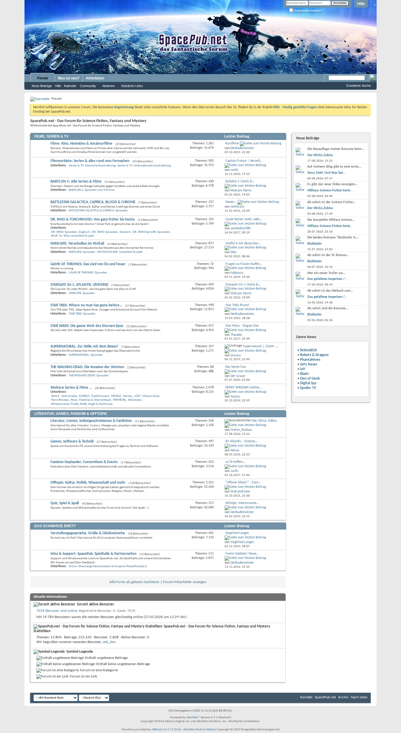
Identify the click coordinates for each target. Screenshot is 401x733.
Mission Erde (150, 396)
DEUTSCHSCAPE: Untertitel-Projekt (120, 252)
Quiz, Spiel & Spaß (64, 503)
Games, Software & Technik (72, 441)
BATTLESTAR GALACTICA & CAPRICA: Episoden (98, 210)
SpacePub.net (325, 697)
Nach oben (359, 697)
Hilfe (361, 4)
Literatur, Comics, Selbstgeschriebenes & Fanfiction (91, 421)
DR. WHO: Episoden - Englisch (70, 232)
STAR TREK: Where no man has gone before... (86, 305)
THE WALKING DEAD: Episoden (89, 375)
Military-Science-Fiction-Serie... (330, 190)
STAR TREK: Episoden (82, 313)
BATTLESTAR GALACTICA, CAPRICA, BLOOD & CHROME (92, 202)
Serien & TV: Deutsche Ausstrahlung (92, 165)
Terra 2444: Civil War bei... (326, 173)
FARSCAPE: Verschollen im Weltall (77, 244)
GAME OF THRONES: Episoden (88, 272)
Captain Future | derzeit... (244, 161)
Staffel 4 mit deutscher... (243, 243)
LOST (137, 396)
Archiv (343, 697)
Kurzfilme (232, 143)
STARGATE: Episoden (82, 293)
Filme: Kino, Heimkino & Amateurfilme (81, 144)
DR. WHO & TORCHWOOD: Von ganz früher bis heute (92, 219)
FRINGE (116, 396)
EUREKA (84, 396)
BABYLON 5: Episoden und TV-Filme (91, 190)
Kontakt (306, 697)
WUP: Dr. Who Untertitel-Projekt (72, 236)
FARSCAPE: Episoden (82, 252)
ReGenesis (134, 400)
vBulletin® (193, 717)
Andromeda (69, 396)
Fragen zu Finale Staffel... (243, 264)
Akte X (55, 396)
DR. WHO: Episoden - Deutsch (111, 232)
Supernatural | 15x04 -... (260, 346)
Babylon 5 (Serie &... (240, 181)
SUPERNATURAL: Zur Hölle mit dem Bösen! (84, 346)
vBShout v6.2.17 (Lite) (166, 729)
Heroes (127, 396)
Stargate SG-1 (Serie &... (243, 284)
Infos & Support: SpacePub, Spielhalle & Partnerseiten (93, 554)
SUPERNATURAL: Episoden (86, 355)
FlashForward (100, 396)
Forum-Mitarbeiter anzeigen (184, 582)
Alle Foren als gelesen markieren (134, 582)
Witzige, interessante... (242, 503)
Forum (42, 78)
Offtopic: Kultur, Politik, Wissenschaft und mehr (88, 483)
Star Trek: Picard (237, 305)
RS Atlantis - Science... (241, 441)
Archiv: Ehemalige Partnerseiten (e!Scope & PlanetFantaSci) (108, 566)
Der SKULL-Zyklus (264, 421)
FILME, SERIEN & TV (51, 136)
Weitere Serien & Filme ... (71, 388)
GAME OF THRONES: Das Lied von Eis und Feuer (88, 264)
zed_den (109, 642)
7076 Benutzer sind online (56, 611)
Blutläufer (314, 244)
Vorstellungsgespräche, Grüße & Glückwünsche (87, 533)
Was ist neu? (68, 78)
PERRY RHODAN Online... (243, 387)
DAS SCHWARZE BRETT (55, 526)
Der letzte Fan (235, 367)
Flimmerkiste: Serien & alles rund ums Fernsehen (89, 161)
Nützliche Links (132, 86)
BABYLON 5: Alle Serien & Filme (76, 181)
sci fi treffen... (235, 462)
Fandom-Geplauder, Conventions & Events (84, 462)
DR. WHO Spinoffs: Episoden (151, 232)
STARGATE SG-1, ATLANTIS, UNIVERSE (79, 285)
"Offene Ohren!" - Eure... (243, 482)
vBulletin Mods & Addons (199, 729)
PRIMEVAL (119, 400)
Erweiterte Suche (358, 85)
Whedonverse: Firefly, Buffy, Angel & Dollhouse (81, 404)
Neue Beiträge (42, 86)
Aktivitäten (95, 78)
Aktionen (108, 86)
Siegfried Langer (237, 533)
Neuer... (231, 202)
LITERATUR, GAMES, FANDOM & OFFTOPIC (70, 414)
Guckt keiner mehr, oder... (243, 219)
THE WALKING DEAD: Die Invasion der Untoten (87, 367)
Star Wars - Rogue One (242, 326)
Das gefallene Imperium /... (327, 279)
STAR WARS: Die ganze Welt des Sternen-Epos (86, 326)
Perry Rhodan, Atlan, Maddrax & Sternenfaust (81, 400)
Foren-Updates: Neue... (242, 553)
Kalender (70, 86)
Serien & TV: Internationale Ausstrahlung (144, 165)
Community (88, 86)
